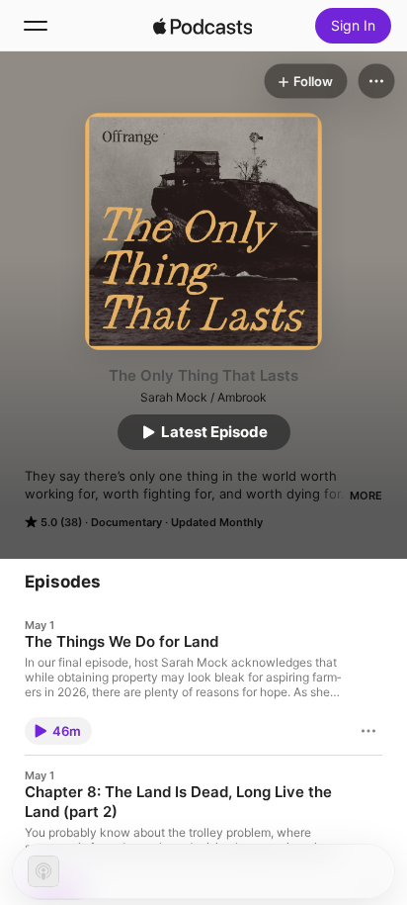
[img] (202, 26)
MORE (366, 495)
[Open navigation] (35, 25)
